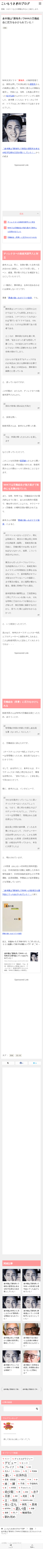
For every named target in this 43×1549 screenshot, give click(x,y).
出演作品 (21, 1475)
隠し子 (15, 1512)
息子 (35, 1491)
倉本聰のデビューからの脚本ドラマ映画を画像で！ (11, 1367)
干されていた (26, 1488)
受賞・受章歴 (10, 1480)
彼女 (26, 1492)
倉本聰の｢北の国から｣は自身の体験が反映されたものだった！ (31, 1342)
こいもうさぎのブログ (15, 3)
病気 (24, 1504)
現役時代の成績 (28, 1500)
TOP (14, 1529)
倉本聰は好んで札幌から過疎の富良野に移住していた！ (11, 1340)
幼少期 (9, 1491)
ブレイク (9, 1467)
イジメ (7, 1459)
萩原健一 (24, 461)
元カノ (7, 1471)
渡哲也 (33, 84)
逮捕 (6, 1513)
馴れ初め (10, 1516)
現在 (15, 1500)
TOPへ (32, 1547)
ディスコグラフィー (23, 1459)
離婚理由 (27, 1512)
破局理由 (8, 1508)
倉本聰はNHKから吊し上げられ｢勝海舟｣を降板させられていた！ (11, 1315)
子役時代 (34, 1484)
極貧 (16, 1496)
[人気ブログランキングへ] (9, 1428)
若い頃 (18, 1055)
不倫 (21, 1467)
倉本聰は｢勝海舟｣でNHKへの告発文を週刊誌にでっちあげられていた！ (16, 955)
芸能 (4, 28)
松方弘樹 (10, 96)
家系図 (13, 1488)
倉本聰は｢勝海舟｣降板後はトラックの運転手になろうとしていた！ (31, 1315)
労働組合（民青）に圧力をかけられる (22, 237)
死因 (25, 1496)
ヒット (25, 1463)
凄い (8, 1475)
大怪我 (22, 1479)
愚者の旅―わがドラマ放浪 (20, 298)
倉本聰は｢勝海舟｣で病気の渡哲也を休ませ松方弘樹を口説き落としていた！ (11, 1287)
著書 (32, 1508)
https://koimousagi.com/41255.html (16, 961)
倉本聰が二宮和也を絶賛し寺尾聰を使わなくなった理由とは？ (31, 1369)
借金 (29, 1467)
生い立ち (11, 1504)
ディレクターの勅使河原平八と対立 (21, 222)
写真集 (34, 1471)
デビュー (11, 1462)
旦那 (7, 1496)
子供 (22, 1483)
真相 (11, 1055)
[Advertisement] (21, 53)
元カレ (17, 1471)
